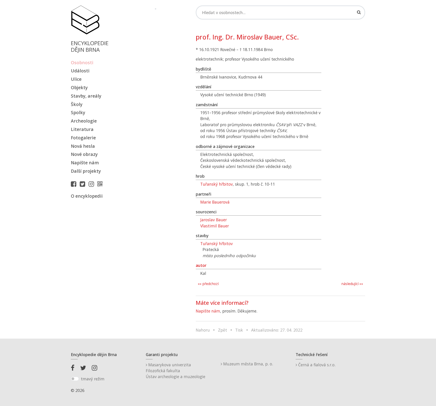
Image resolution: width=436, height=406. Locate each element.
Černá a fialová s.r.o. (316, 364)
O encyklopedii (87, 196)
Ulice (76, 79)
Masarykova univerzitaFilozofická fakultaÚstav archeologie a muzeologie (175, 370)
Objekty (79, 87)
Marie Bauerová (215, 202)
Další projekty (86, 171)
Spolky (78, 112)
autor (201, 265)
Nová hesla (83, 146)
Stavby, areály (86, 96)
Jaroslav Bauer (213, 219)
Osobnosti (82, 62)
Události (80, 71)
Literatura (82, 129)
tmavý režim (92, 378)
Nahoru (203, 330)
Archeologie (84, 121)
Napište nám (85, 163)
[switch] (75, 379)
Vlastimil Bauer (214, 226)
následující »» (352, 283)
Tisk (239, 330)
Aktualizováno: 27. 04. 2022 (276, 330)
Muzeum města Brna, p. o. (247, 364)
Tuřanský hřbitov (216, 184)
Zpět (222, 330)
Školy (76, 104)
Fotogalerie (83, 138)
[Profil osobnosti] (101, 184)
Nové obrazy (84, 154)
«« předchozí (208, 283)
